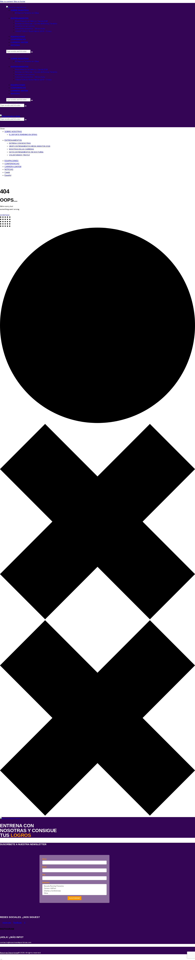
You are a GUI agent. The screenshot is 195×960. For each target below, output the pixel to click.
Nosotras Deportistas (9, 953)
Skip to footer (19, 1)
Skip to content (6, 1)
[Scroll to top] (1, 958)
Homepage (5, 215)
